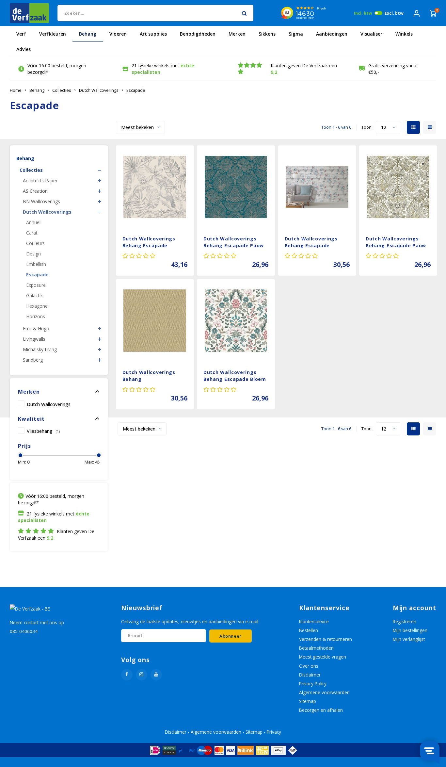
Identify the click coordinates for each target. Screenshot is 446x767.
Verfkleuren (52, 34)
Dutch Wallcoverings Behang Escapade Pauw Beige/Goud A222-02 (396, 243)
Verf (21, 34)
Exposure (36, 285)
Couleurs (35, 243)
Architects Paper (40, 180)
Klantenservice (314, 621)
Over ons (308, 666)
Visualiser (371, 34)
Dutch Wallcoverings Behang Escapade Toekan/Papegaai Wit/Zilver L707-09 (148, 243)
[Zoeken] (244, 13)
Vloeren (118, 34)
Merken (237, 34)
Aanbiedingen (331, 34)
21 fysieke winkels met (163, 68)
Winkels (404, 34)
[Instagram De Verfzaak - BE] (141, 674)
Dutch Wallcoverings (99, 90)
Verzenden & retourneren (325, 639)
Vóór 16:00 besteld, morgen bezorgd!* (56, 68)
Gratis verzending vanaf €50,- (393, 68)
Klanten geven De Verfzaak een (304, 68)
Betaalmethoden (316, 648)
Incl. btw (363, 13)
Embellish (36, 264)
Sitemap (307, 701)
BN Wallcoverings (41, 201)
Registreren (404, 621)
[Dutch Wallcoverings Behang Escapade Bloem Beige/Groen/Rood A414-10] (236, 320)
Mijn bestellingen (410, 630)
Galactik (34, 295)
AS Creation (35, 191)
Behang (87, 34)
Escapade (135, 90)
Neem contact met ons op (37, 622)
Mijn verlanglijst (409, 639)
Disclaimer (310, 675)
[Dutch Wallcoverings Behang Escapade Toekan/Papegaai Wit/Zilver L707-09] (155, 187)
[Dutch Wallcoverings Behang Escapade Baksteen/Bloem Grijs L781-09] (317, 187)
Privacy (274, 732)
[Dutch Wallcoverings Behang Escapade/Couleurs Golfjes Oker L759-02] (155, 320)
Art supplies (153, 34)
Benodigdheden (197, 34)
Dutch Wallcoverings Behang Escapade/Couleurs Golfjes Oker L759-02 (148, 376)
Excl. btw (394, 13)
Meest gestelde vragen (322, 657)
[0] (433, 12)
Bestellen (308, 630)
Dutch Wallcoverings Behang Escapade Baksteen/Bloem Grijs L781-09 (312, 243)
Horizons (35, 316)
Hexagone (37, 306)
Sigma (296, 34)
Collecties (61, 90)
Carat (32, 233)
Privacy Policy (313, 683)
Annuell (33, 222)
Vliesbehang (43, 431)
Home (16, 90)
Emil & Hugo (36, 328)
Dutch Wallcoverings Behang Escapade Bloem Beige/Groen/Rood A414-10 (234, 376)
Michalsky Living (40, 349)
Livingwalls (34, 339)
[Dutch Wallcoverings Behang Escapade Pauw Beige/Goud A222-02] (398, 187)
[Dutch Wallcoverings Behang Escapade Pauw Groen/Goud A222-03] (236, 187)
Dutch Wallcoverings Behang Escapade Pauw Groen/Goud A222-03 (233, 243)
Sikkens (267, 34)
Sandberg (33, 360)
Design (33, 254)
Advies (23, 49)
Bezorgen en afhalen (321, 710)
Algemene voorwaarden (324, 692)
